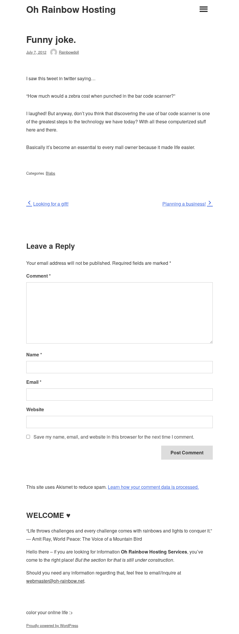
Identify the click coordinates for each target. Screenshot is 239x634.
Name (34, 354)
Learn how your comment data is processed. (153, 487)
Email (33, 382)
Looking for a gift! (50, 203)
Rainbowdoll (69, 52)
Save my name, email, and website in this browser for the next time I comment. (114, 436)
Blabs (50, 173)
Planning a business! (184, 203)
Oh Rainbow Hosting (71, 9)
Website (35, 409)
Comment (38, 275)
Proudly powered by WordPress (52, 625)
